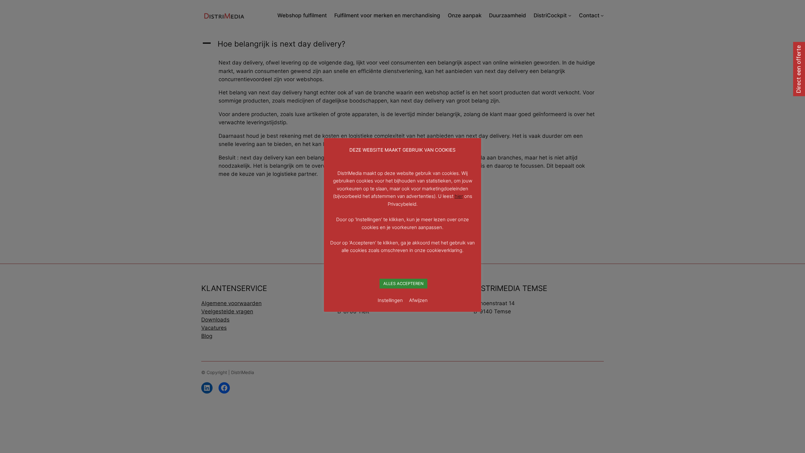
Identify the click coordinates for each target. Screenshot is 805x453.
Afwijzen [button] (418, 300)
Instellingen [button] (390, 300)
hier (459, 196)
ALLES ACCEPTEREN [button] (403, 283)
